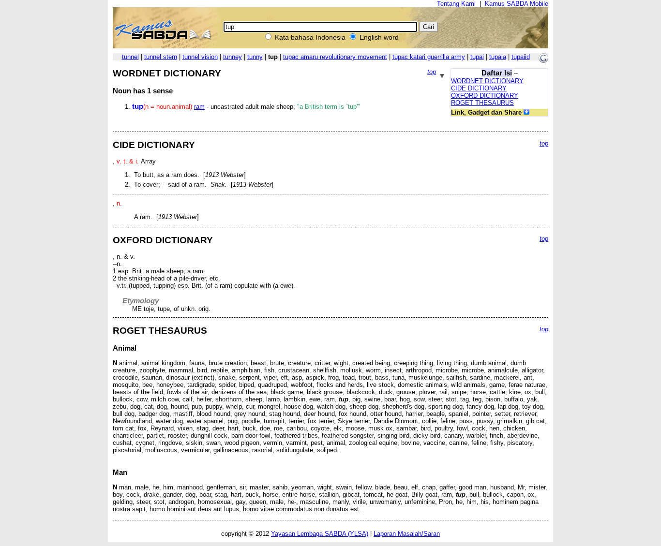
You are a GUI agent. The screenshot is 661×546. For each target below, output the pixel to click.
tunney (232, 56)
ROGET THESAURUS (482, 102)
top (431, 71)
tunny (255, 56)
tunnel (130, 56)
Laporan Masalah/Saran (407, 533)
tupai (477, 56)
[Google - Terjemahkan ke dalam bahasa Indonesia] (543, 60)
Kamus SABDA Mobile (516, 3)
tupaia (497, 56)
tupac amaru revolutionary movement (335, 56)
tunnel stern (160, 56)
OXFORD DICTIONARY (484, 95)
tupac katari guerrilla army (428, 56)
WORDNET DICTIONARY (487, 81)
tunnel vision (200, 56)
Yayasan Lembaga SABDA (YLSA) (319, 533)
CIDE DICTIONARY (479, 88)
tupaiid (520, 56)
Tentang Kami (456, 3)
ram (199, 106)
